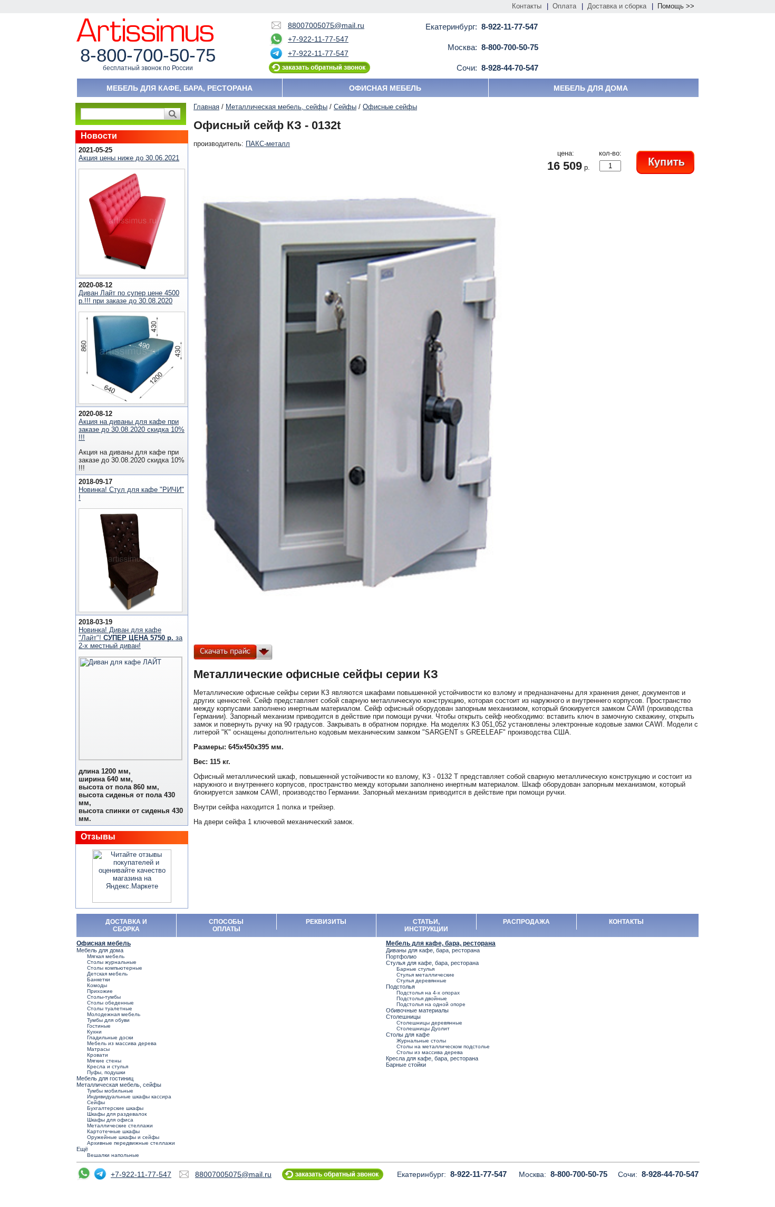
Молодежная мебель (113, 1014)
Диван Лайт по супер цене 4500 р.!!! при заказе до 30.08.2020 (129, 297)
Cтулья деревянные (421, 980)
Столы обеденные (110, 1003)
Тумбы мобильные (110, 1091)
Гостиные (99, 1026)
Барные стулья (415, 969)
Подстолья (400, 986)
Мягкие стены (104, 1061)
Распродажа (526, 921)
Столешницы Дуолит (423, 1028)
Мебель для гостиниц (104, 1078)
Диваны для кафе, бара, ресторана (433, 950)
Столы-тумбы (104, 997)
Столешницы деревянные (429, 1023)
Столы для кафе (408, 1034)
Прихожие (100, 991)
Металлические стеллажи (120, 1125)
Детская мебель (107, 974)
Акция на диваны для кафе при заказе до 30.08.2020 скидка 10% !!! (132, 429)
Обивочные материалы (417, 1010)
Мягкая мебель (105, 956)
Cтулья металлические (425, 975)
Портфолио (401, 956)
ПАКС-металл (268, 144)
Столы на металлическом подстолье (443, 1046)
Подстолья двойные (421, 998)
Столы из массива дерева (429, 1052)
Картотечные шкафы (113, 1131)
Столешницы (403, 1016)
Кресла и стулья (107, 1066)
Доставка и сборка (616, 6)
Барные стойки (406, 1064)
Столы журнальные (112, 962)
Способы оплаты (226, 925)
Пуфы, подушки (106, 1072)
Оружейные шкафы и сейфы (123, 1137)
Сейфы (345, 107)
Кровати (97, 1055)
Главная (206, 107)
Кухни (94, 1032)
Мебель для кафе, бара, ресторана (179, 88)
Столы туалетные (109, 1008)
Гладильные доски (110, 1037)
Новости (99, 135)
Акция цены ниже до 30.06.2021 (129, 158)
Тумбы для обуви (108, 1020)
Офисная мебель (385, 88)
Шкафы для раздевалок (117, 1114)
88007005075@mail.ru (326, 25)
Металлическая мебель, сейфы (276, 107)
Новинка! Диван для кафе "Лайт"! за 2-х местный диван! (130, 638)
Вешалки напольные (113, 1155)
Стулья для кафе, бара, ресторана (432, 963)
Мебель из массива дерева (122, 1043)
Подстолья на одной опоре (431, 1004)
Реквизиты (326, 921)
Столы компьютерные (114, 968)
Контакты (526, 6)
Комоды (97, 985)
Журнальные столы (421, 1041)
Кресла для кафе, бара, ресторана (432, 1058)
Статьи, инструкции (426, 925)
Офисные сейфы (390, 107)
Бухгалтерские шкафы (115, 1108)
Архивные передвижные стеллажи (131, 1143)
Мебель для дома (591, 88)
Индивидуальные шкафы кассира (129, 1096)
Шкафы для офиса (110, 1120)
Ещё (82, 1149)
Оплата (564, 6)
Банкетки (98, 979)
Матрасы (98, 1049)
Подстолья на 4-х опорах (428, 993)
